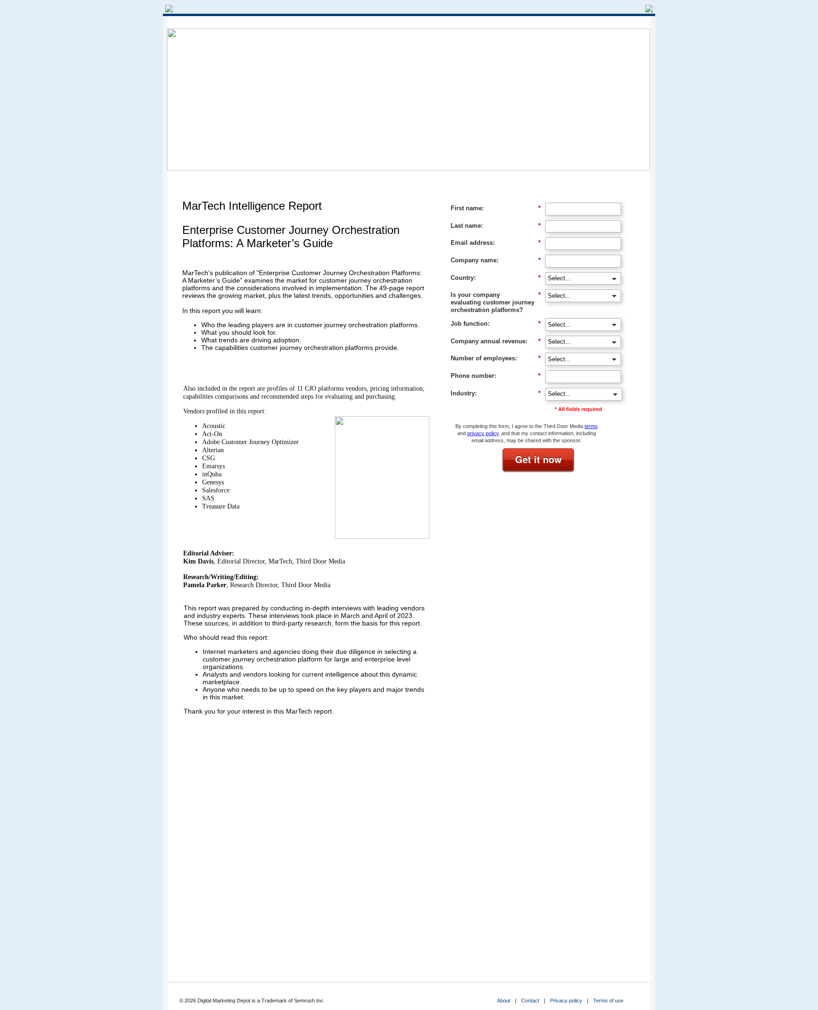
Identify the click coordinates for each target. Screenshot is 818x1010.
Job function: (496, 323)
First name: (496, 208)
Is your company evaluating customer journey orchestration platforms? (496, 302)
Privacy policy (566, 1000)
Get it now (538, 459)
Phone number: (496, 375)
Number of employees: (496, 358)
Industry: (496, 393)
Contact (530, 1000)
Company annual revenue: (496, 341)
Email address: (496, 242)
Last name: (496, 225)
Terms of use (608, 1000)
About (503, 1000)
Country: (496, 277)
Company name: (496, 260)
